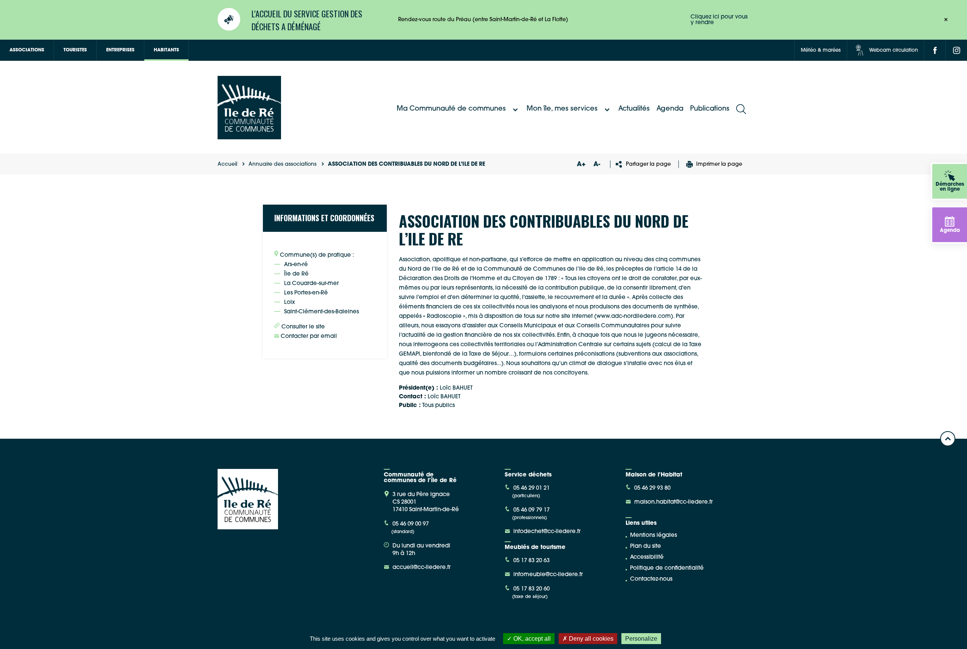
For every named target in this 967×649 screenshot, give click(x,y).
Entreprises (120, 50)
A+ (581, 164)
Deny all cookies (590, 638)
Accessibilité (647, 557)
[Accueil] (249, 136)
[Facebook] (934, 50)
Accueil (227, 164)
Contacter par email (308, 336)
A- (596, 164)
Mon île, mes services (562, 109)
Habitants (166, 50)
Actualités (634, 109)
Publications (709, 109)
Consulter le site (302, 327)
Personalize (641, 638)
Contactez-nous (651, 579)
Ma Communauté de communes (451, 109)
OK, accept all (531, 638)
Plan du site (645, 546)
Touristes (75, 50)
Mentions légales (653, 535)
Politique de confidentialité (667, 568)
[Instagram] (956, 50)
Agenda (670, 109)
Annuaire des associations (283, 164)
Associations (26, 50)
